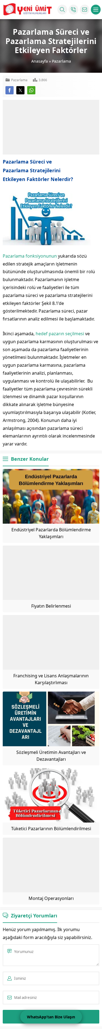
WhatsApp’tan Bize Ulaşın (51, 1016)
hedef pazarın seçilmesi (60, 334)
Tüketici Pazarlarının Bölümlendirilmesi (51, 829)
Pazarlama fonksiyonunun (30, 256)
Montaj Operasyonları (51, 898)
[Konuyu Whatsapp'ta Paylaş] (31, 90)
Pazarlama (61, 61)
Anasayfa (39, 61)
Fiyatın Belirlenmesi (51, 606)
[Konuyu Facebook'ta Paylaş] (9, 90)
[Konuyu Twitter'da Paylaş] (20, 90)
